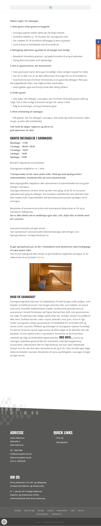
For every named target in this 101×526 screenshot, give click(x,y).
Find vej (59, 438)
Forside (17, 510)
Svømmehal (62, 510)
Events (50, 510)
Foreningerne (42, 514)
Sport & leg (29, 510)
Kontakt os (57, 514)
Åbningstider (62, 442)
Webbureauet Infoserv (54, 522)
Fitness (41, 510)
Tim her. (41, 257)
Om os (81, 510)
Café (73, 510)
